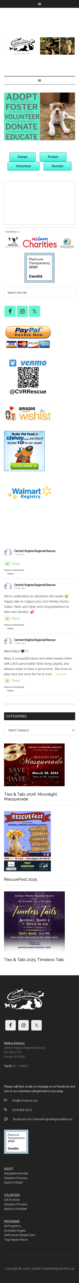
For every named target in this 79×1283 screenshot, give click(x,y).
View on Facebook (14, 570)
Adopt (22, 157)
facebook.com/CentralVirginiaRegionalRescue (42, 1119)
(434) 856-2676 (22, 1110)
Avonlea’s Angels (15, 1230)
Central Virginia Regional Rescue (39, 46)
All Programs (12, 1226)
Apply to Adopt (13, 1182)
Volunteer (23, 166)
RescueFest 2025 (20, 879)
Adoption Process (15, 1178)
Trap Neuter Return (16, 1239)
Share (10, 573)
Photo (15, 564)
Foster (53, 157)
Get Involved (11, 1199)
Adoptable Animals (16, 1173)
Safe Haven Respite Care (19, 1235)
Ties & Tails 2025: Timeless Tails (34, 959)
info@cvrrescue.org (24, 1100)
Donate (57, 166)
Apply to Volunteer (15, 1208)
